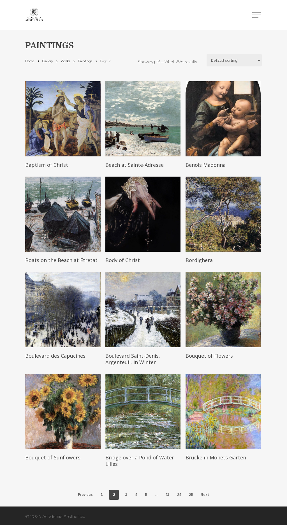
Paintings (85, 61)
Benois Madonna (206, 164)
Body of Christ (122, 260)
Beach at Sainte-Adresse (134, 164)
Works (65, 61)
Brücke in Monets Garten (216, 457)
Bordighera (199, 260)
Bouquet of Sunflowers (52, 457)
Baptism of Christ (46, 164)
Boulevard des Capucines (55, 355)
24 (179, 494)
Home (29, 61)
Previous (85, 494)
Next (205, 494)
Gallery (47, 61)
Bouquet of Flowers (209, 355)
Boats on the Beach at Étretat (61, 260)
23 (167, 494)
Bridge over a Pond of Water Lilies (139, 460)
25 (191, 494)
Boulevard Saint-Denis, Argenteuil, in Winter (132, 359)
